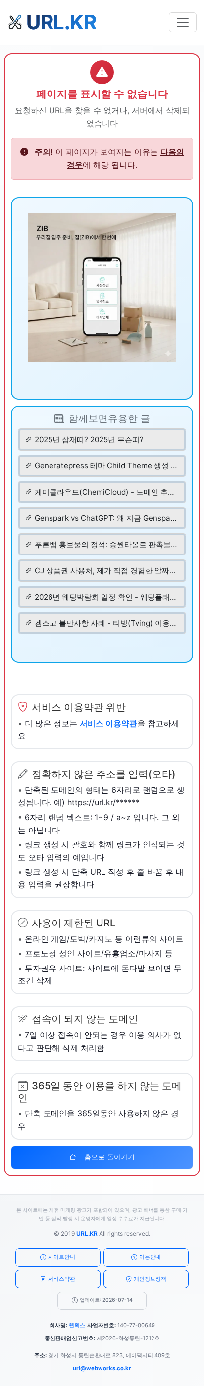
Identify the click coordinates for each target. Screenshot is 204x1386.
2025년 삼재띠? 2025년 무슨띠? (89, 439)
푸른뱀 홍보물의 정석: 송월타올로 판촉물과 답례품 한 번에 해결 (106, 544)
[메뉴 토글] (183, 22)
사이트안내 (61, 1256)
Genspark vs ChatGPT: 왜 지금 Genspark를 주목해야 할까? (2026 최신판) (106, 518)
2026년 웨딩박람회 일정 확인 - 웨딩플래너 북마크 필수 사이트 (106, 596)
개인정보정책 (150, 1278)
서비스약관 (61, 1278)
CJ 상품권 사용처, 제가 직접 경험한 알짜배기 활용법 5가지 (106, 570)
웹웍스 (77, 1325)
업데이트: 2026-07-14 (106, 1300)
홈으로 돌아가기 (109, 1157)
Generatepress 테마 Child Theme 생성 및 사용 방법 (106, 465)
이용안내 (150, 1256)
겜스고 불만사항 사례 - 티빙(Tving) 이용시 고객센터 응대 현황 (106, 623)
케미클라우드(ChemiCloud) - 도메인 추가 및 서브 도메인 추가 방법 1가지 (106, 492)
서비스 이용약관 (108, 723)
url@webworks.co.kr (102, 1368)
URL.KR (87, 1233)
